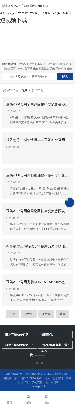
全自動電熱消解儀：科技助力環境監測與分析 (37, 246)
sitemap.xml (37, 386)
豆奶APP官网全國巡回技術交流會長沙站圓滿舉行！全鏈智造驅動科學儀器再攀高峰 (37, 104)
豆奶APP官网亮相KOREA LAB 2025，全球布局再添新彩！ (37, 282)
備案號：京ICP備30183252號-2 (22, 378)
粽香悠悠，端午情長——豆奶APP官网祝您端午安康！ (37, 140)
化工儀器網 (52, 382)
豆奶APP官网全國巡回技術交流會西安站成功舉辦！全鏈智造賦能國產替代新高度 (37, 211)
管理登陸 (23, 382)
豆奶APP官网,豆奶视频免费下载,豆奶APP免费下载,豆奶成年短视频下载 (36, 12)
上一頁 (29, 313)
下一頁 (46, 313)
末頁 (62, 313)
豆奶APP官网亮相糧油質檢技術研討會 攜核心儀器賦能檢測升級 (37, 175)
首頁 (24, 90)
